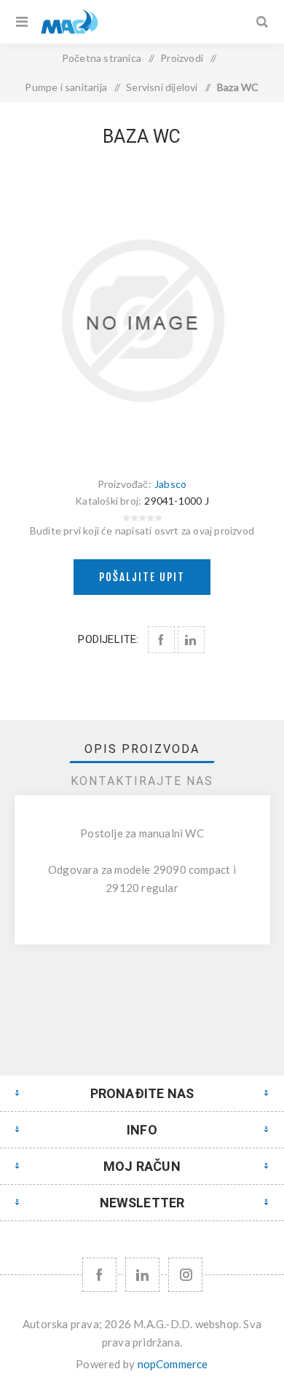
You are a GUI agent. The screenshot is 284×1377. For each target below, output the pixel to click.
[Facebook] (99, 1275)
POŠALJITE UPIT (142, 577)
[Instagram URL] (185, 1275)
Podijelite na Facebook (161, 639)
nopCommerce (173, 1363)
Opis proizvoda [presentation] (142, 749)
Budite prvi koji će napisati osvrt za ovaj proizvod (142, 530)
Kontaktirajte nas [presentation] (142, 781)
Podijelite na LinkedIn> (191, 639)
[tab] (142, 749)
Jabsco (170, 484)
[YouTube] (142, 1275)
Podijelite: (108, 639)
